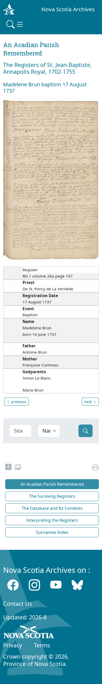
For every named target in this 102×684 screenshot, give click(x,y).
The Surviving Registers (52, 496)
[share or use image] (18, 468)
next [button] (88, 401)
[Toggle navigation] (15, 24)
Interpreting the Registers (52, 520)
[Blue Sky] (77, 585)
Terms (42, 645)
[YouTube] (56, 585)
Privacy (12, 645)
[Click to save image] (51, 180)
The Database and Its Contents (52, 508)
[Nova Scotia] (29, 633)
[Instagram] (34, 585)
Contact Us (17, 603)
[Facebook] (13, 585)
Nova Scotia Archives (68, 9)
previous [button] (18, 401)
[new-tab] (8, 468)
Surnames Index (52, 532)
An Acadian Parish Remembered (52, 484)
